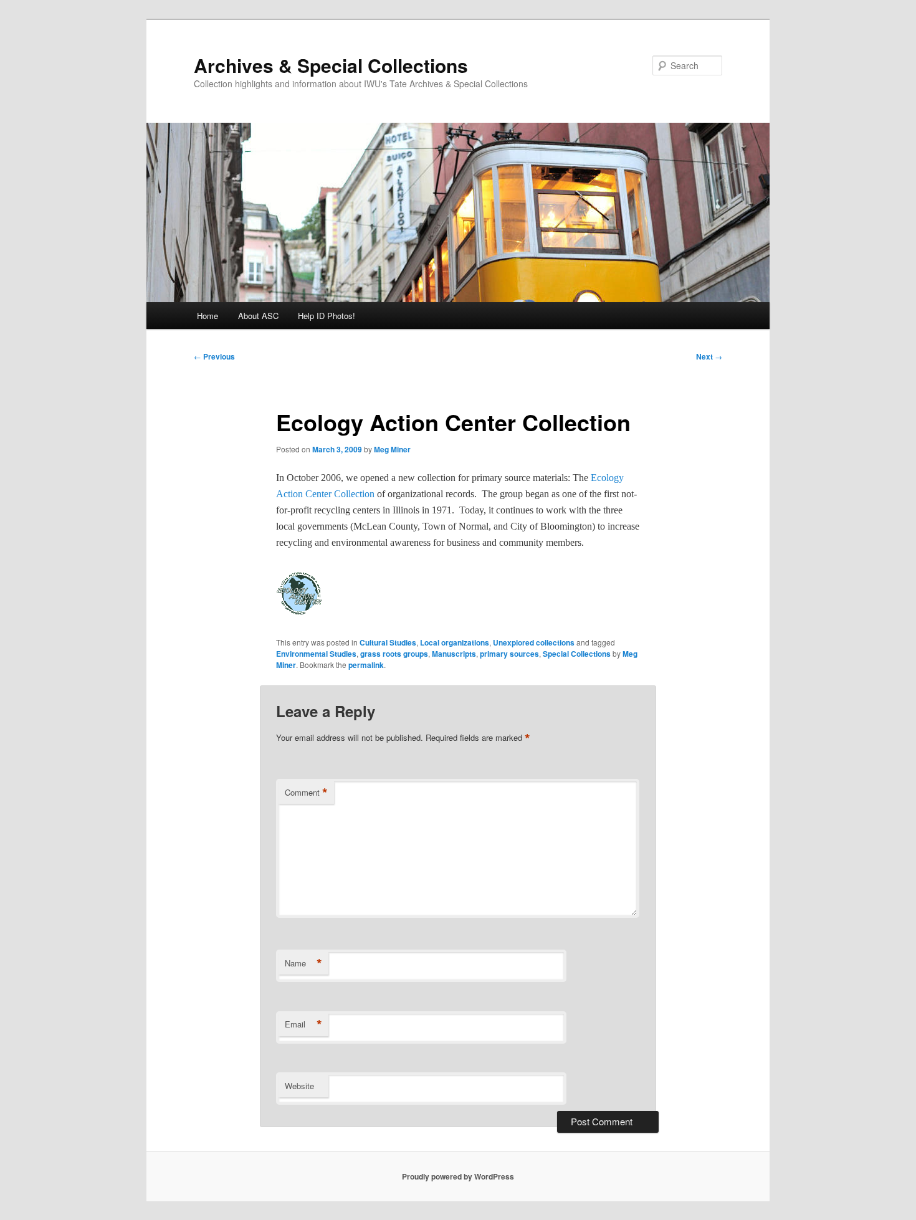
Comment (306, 793)
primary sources (509, 653)
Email (303, 1024)
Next (709, 356)
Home (207, 316)
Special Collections (577, 653)
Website (299, 1086)
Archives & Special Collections (331, 65)
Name (303, 963)
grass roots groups (394, 653)
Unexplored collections (534, 642)
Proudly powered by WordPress (458, 1176)
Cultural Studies (388, 642)
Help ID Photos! (326, 316)
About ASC (258, 316)
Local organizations (454, 642)
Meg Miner (392, 449)
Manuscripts (454, 653)
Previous (214, 356)
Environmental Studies (316, 653)
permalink (366, 664)
